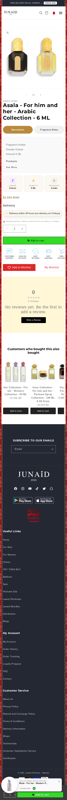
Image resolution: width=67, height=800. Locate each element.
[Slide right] (40, 95)
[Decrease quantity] (5, 794)
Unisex (7, 562)
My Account (9, 641)
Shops (6, 736)
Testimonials (10, 743)
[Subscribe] (52, 449)
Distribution (9, 613)
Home (6, 539)
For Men (7, 547)
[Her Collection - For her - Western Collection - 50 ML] (15, 371)
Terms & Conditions (14, 721)
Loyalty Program (12, 663)
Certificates (9, 758)
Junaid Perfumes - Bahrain (37, 773)
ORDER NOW (50, 3)
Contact (7, 678)
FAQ (5, 671)
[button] (39, 13)
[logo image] (10, 12)
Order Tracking (11, 656)
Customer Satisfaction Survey (19, 751)
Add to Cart (16, 411)
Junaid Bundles (11, 606)
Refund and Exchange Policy (19, 713)
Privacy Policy (10, 706)
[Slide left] (26, 95)
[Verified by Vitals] (34, 787)
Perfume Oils (10, 591)
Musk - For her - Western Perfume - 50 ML (33, 782)
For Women (9, 554)
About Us (8, 699)
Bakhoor (7, 576)
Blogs (6, 621)
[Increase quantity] (14, 794)
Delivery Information (14, 728)
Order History (10, 649)
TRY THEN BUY (12, 569)
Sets (5, 584)
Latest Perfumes (12, 599)
